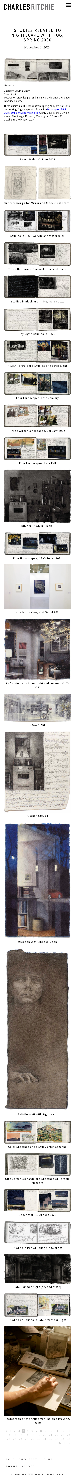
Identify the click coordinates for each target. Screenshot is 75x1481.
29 (32, 1439)
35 (68, 1439)
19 (38, 1435)
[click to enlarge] (37, 70)
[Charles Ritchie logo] (29, 8)
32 (50, 1439)
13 (68, 1431)
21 (50, 1435)
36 (59, 1443)
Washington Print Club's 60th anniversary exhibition (35, 111)
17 (26, 1435)
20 (44, 1435)
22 (56, 1435)
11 (56, 1431)
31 (44, 1439)
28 (26, 1439)
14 (8, 1435)
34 (62, 1439)
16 (20, 1435)
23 (62, 1435)
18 (32, 1435)
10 (50, 1431)
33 (56, 1439)
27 (20, 1439)
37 (65, 1443)
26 (14, 1439)
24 (68, 1435)
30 (38, 1439)
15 (14, 1435)
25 (8, 1439)
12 (62, 1431)
